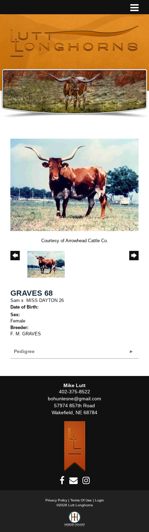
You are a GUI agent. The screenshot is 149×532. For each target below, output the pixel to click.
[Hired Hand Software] (74, 521)
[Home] (74, 446)
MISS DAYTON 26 (45, 300)
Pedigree (24, 351)
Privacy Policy (56, 500)
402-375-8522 (74, 391)
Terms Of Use (81, 500)
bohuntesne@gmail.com (74, 398)
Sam (15, 300)
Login (99, 500)
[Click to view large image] (74, 184)
